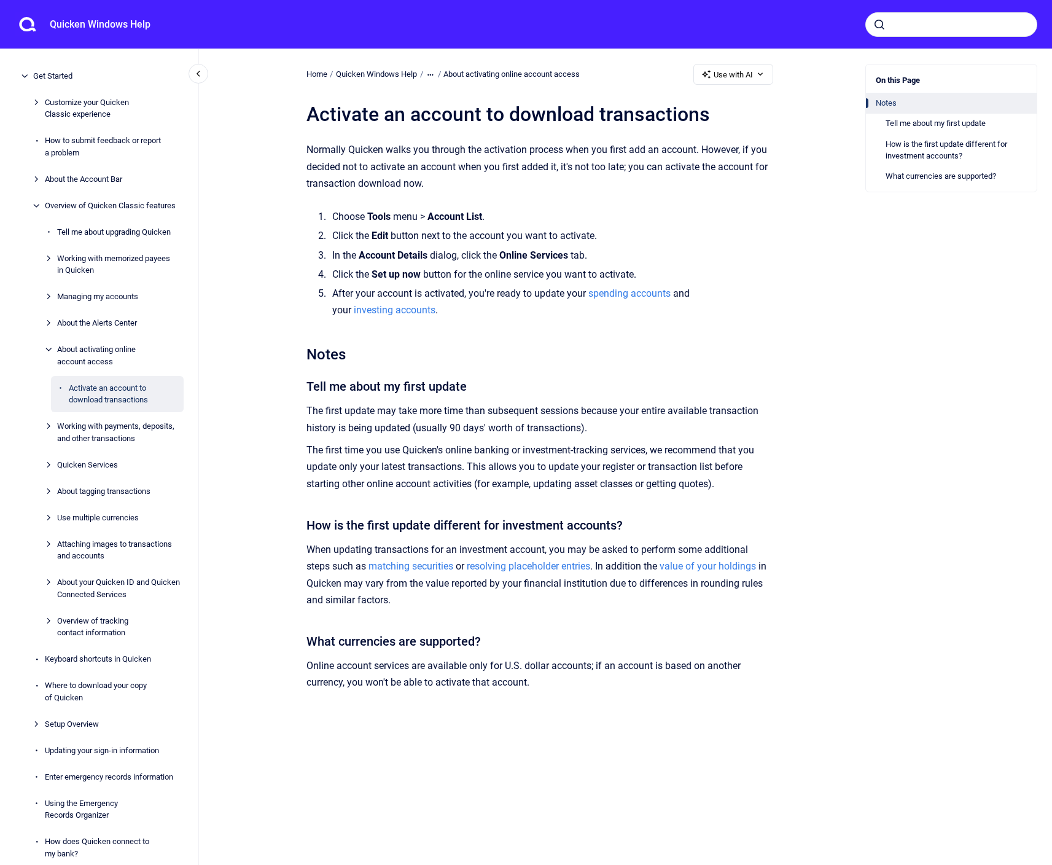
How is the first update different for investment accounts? (946, 150)
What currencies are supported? (941, 176)
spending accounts (629, 293)
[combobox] (951, 24)
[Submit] (879, 24)
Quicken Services (87, 464)
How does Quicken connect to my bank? (97, 847)
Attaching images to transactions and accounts (114, 550)
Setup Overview (72, 724)
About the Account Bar (83, 179)
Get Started (52, 75)
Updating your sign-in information (102, 750)
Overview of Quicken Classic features (110, 205)
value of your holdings (708, 566)
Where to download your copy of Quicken (96, 691)
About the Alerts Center (97, 322)
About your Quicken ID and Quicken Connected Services (118, 588)
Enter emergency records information (109, 776)
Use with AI (733, 74)
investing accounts (394, 310)
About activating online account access (96, 355)
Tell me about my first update (936, 123)
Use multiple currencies (98, 517)
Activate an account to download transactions (108, 394)
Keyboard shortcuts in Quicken (98, 658)
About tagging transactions (103, 491)
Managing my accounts (97, 296)
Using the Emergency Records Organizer (81, 809)
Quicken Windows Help (100, 24)
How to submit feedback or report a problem (103, 146)
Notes (886, 103)
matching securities (410, 566)
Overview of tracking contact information (92, 627)
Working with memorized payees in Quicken (113, 264)
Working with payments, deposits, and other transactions (115, 432)
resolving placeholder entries (528, 566)
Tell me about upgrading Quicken (114, 232)
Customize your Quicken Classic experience (87, 108)
